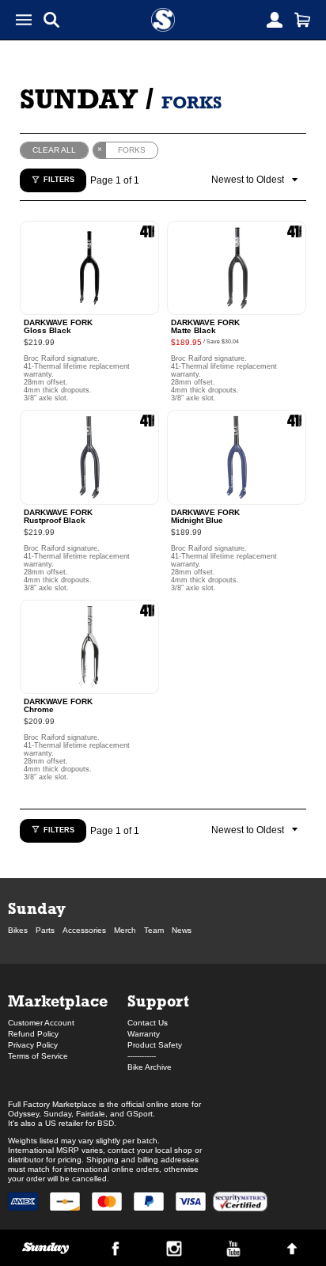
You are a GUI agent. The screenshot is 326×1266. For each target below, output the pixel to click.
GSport (140, 1113)
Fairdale (90, 1113)
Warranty (143, 1033)
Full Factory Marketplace (52, 1104)
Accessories (84, 930)
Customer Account (41, 1022)
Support (158, 1000)
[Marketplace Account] (274, 20)
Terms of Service (38, 1056)
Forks (191, 102)
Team (154, 930)
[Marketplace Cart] (302, 20)
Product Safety (154, 1044)
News (181, 930)
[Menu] (24, 20)
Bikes (18, 930)
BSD (105, 1123)
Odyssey (23, 1113)
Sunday (79, 98)
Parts (45, 930)
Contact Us (147, 1022)
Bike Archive (149, 1067)
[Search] (51, 20)
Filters (59, 180)
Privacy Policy (33, 1044)
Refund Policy (33, 1033)
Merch (125, 930)
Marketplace (58, 1000)
